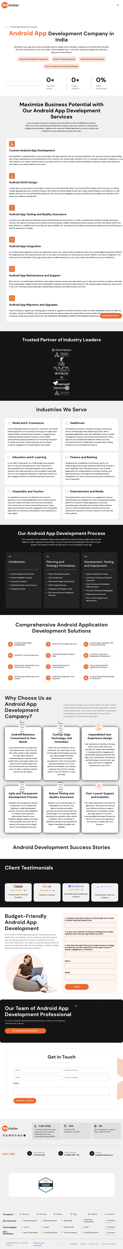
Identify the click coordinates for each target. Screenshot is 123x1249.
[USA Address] (76, 1131)
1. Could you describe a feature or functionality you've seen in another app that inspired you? (89, 919)
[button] (24, 1214)
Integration (74, 1244)
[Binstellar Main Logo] (10, 1128)
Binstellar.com (16, 1243)
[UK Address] (106, 1131)
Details (16, 1083)
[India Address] (46, 1131)
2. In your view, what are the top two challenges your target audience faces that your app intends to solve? (89, 933)
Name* (67, 961)
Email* (67, 972)
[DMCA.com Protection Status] (60, 1244)
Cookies (83, 1244)
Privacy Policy (94, 1244)
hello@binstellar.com (104, 1155)
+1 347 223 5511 (39, 1155)
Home (7, 27)
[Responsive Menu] (118, 5)
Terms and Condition (109, 1244)
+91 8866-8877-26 (71, 1155)
